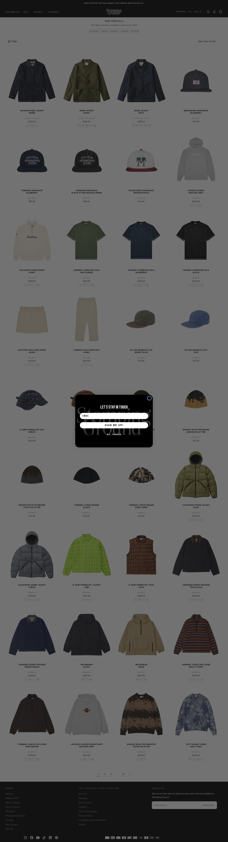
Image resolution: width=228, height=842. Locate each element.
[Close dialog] (149, 398)
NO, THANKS (114, 434)
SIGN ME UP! (114, 425)
